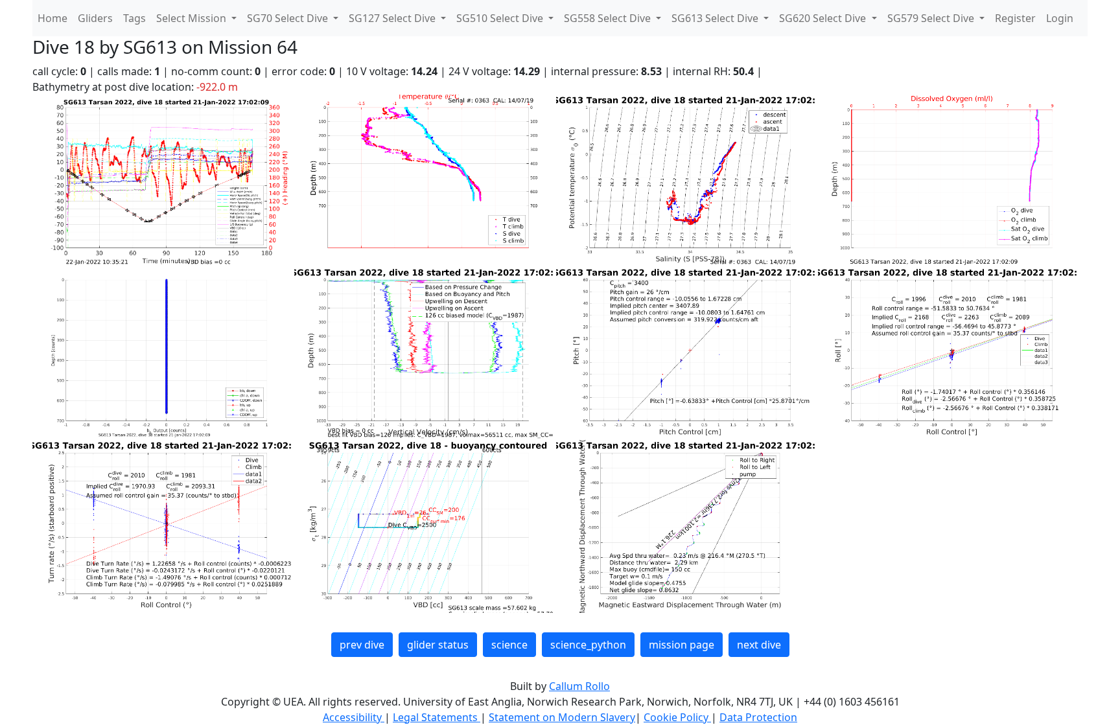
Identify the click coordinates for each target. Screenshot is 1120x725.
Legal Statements (436, 717)
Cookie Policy (677, 717)
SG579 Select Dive (932, 18)
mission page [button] (681, 645)
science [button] (509, 645)
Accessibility (353, 717)
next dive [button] (759, 645)
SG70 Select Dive (289, 18)
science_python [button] (588, 645)
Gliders (95, 18)
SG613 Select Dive (716, 18)
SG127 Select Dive (393, 18)
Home (52, 18)
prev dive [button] (362, 645)
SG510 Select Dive (501, 18)
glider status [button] (438, 645)
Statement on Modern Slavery (562, 717)
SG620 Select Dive (824, 18)
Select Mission (192, 18)
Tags (134, 18)
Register (1015, 18)
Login (1059, 18)
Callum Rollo (579, 686)
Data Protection (758, 717)
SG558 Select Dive (608, 18)
